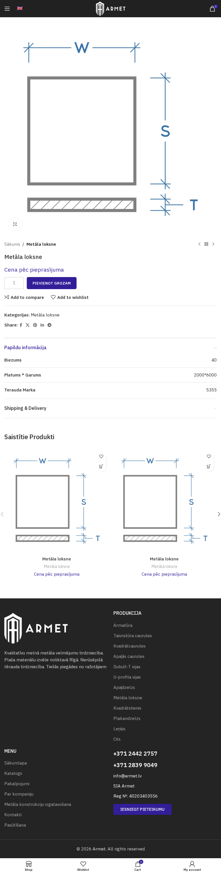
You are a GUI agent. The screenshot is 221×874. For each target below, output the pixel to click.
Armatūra (122, 625)
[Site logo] (110, 8)
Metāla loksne (41, 244)
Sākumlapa (15, 763)
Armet (99, 849)
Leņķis (119, 728)
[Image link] (36, 628)
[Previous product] (199, 244)
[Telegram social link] (49, 325)
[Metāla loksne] (56, 501)
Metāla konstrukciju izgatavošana (37, 804)
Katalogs (13, 773)
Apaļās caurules (128, 656)
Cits (117, 739)
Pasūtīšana (15, 825)
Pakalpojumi (16, 783)
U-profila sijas (127, 677)
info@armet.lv (127, 776)
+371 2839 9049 (135, 765)
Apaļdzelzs (124, 687)
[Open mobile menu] (7, 8)
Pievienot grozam (52, 283)
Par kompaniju (18, 794)
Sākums (12, 244)
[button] (101, 467)
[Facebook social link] (21, 325)
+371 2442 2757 (135, 753)
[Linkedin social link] (42, 325)
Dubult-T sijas (126, 666)
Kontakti (13, 814)
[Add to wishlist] (101, 457)
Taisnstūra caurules (132, 635)
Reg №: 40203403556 (135, 796)
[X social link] (27, 325)
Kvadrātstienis (127, 708)
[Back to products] (206, 244)
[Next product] (213, 244)
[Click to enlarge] (15, 224)
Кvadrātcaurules (129, 646)
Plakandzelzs (126, 718)
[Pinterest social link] (35, 325)
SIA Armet (124, 786)
